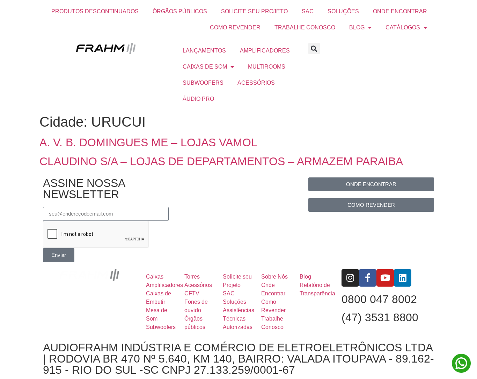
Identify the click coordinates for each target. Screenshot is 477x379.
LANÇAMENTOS (204, 51)
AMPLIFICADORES (265, 51)
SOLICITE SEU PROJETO (254, 11)
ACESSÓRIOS (256, 83)
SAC (308, 11)
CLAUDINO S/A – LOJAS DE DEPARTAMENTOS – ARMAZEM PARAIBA (221, 161)
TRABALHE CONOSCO (304, 27)
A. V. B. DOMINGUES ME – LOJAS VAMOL (148, 142)
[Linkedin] (402, 278)
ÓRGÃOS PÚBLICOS (180, 11)
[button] (314, 48)
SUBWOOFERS (203, 83)
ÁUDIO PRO (198, 99)
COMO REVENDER (235, 27)
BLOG (357, 27)
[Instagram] (350, 278)
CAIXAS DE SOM (205, 67)
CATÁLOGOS (403, 27)
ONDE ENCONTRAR (400, 11)
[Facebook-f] (367, 278)
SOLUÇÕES (343, 11)
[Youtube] (385, 278)
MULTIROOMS (266, 67)
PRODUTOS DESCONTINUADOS (95, 11)
